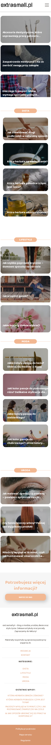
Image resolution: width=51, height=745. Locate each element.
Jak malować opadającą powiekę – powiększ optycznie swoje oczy (24, 495)
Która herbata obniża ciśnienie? (27, 212)
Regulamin (25, 740)
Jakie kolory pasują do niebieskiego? (21, 415)
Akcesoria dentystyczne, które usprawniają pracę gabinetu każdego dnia (22, 34)
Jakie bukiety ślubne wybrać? (21, 325)
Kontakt (25, 655)
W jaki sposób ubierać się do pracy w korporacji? (25, 715)
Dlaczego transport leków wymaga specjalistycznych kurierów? (20, 93)
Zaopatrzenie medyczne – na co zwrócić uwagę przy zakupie (23, 63)
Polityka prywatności (25, 729)
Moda (25, 341)
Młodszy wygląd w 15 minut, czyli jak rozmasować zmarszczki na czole (23, 554)
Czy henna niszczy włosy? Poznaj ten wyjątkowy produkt (24, 525)
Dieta (25, 111)
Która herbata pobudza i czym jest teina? (26, 185)
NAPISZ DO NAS (25, 597)
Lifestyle (25, 239)
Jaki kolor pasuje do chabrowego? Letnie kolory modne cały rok (24, 441)
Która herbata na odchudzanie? (27, 161)
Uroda (25, 470)
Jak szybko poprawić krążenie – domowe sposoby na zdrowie (23, 265)
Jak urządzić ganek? (15, 296)
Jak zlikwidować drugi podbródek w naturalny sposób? (28, 134)
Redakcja (25, 651)
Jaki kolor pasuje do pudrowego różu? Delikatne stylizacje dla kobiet (27, 390)
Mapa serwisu (25, 735)
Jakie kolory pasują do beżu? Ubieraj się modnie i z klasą (25, 365)
